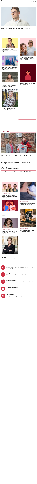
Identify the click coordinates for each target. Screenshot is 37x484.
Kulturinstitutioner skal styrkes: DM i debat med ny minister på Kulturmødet (10, 68)
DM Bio (8, 266)
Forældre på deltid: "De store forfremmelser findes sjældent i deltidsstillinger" (9, 196)
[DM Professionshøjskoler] (3, 289)
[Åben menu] (35, 1)
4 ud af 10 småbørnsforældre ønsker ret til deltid (27, 231)
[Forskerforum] (3, 296)
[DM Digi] (3, 274)
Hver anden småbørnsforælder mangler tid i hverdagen (27, 204)
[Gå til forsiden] (1, 1)
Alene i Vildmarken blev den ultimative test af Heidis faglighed (8, 109)
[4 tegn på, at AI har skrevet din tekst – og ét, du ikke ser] (18, 16)
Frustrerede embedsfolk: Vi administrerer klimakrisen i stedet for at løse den (27, 58)
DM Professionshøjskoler (12, 287)
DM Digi (8, 273)
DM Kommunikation (11, 280)
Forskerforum (9, 294)
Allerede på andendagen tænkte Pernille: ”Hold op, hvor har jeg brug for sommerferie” (9, 85)
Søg (31, 1)
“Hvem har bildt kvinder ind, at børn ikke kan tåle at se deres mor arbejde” (9, 232)
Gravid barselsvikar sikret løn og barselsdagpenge (27, 84)
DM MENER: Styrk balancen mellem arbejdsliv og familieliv (9, 258)
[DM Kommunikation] (3, 281)
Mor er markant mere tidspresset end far (9, 214)
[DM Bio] (3, 267)
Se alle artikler (32, 35)
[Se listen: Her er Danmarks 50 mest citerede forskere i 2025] (18, 143)
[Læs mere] (10, 43)
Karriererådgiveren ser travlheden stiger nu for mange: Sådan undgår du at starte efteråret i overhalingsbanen (9, 51)
